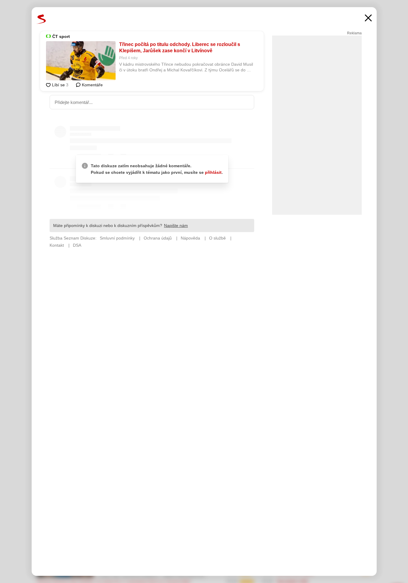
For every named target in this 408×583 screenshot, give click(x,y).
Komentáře (92, 84)
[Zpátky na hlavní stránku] (41, 19)
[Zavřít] (368, 18)
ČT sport (61, 36)
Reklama (354, 33)
